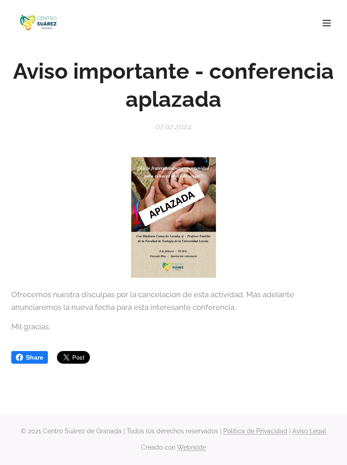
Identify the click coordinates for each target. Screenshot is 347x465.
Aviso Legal (309, 431)
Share (34, 357)
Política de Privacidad (255, 431)
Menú (327, 23)
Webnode (191, 447)
